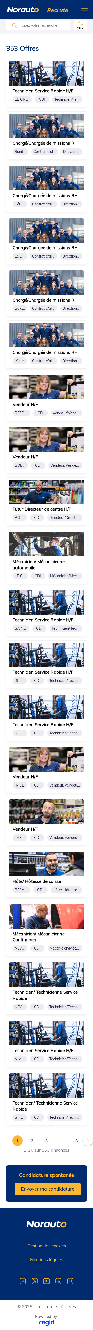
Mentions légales (46, 1259)
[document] (46, 83)
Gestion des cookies (46, 1245)
